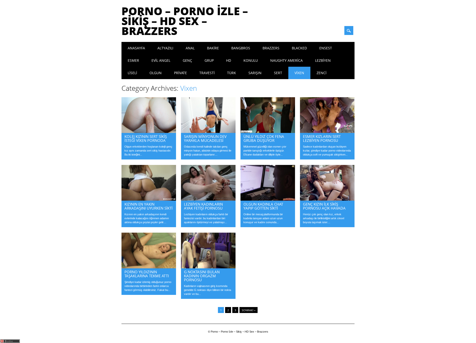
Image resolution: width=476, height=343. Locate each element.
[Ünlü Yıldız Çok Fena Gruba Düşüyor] (267, 132)
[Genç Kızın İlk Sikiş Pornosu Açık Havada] (327, 199)
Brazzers (271, 48)
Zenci (322, 72)
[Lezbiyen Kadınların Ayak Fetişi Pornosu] (208, 199)
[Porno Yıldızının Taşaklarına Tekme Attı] (148, 267)
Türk (231, 72)
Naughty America (286, 60)
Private (180, 72)
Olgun (155, 72)
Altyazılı (165, 48)
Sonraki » (248, 310)
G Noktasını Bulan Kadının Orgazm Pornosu (202, 275)
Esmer (133, 60)
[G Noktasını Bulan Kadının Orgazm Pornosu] (208, 267)
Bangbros (240, 48)
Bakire (213, 48)
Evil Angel (160, 60)
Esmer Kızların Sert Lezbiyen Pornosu (322, 138)
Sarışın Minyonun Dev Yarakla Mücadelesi (205, 138)
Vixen (299, 72)
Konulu (250, 60)
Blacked (299, 48)
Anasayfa (136, 48)
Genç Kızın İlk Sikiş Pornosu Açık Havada (324, 206)
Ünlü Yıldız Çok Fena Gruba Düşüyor (263, 138)
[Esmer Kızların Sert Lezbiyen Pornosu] (327, 132)
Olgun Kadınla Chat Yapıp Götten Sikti (263, 206)
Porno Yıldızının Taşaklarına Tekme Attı (146, 273)
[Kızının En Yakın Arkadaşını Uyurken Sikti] (148, 199)
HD (228, 60)
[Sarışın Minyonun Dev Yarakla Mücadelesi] (208, 132)
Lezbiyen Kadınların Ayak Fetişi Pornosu (203, 206)
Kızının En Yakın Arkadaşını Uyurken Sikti (148, 206)
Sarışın (255, 72)
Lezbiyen (323, 60)
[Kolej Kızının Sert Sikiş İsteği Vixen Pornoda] (148, 132)
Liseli (132, 72)
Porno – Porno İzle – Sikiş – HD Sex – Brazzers (184, 20)
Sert (278, 72)
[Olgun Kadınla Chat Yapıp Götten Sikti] (267, 199)
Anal (190, 48)
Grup (209, 60)
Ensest (325, 48)
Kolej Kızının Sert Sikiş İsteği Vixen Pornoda (145, 138)
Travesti (207, 72)
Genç (187, 60)
